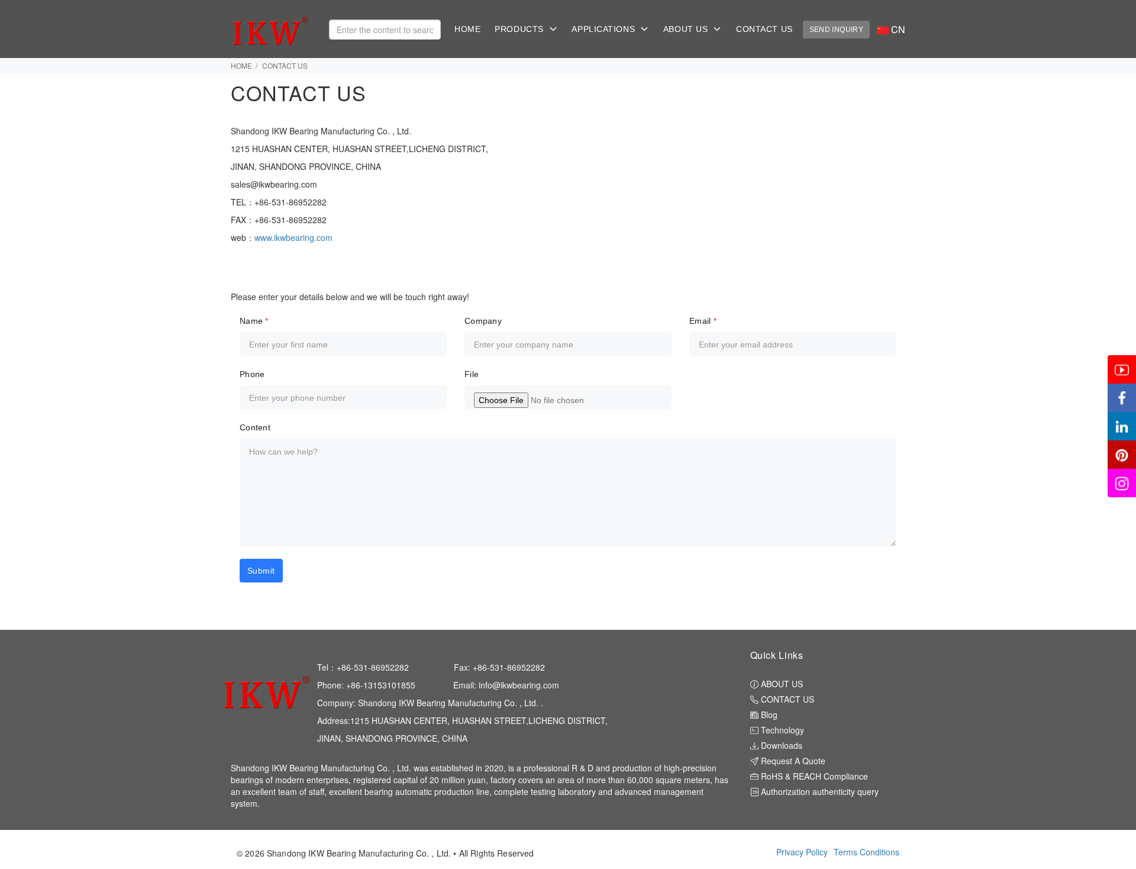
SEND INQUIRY (836, 29)
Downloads (780, 745)
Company (483, 321)
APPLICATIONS (606, 29)
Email (703, 321)
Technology (781, 730)
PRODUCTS (522, 29)
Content (255, 427)
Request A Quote (792, 761)
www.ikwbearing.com (294, 237)
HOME (467, 29)
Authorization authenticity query (819, 791)
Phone (252, 374)
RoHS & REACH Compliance (813, 776)
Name (254, 321)
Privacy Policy (802, 852)
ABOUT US (688, 29)
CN (897, 29)
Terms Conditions (866, 852)
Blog (768, 714)
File (471, 374)
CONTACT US (764, 29)
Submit (261, 570)
